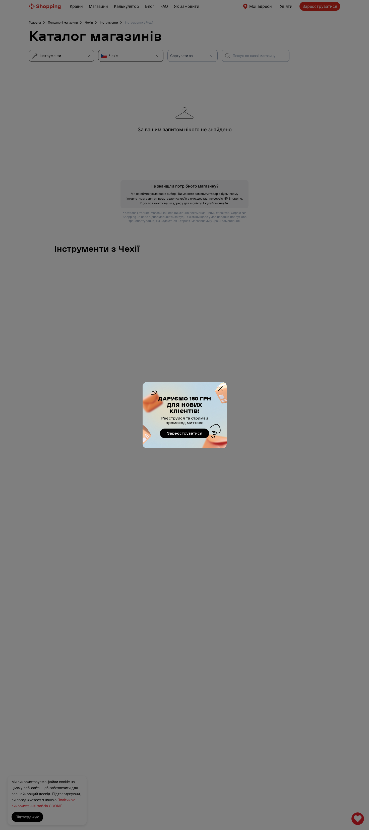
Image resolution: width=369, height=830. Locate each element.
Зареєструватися (184, 433)
